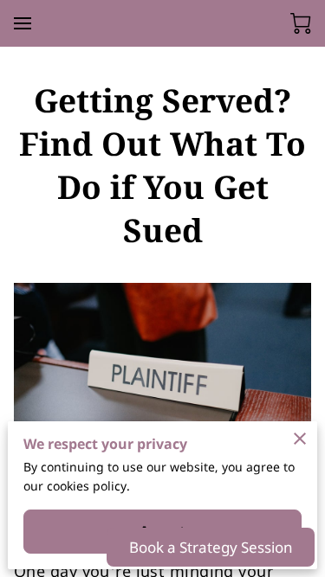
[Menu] (22, 23)
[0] (300, 23)
